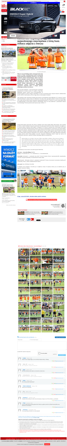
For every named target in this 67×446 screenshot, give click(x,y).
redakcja (28, 439)
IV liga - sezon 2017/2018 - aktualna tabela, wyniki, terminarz (31, 196)
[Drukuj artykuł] (56, 46)
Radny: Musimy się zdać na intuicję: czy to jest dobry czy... (8, 73)
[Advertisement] (55, 82)
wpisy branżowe (44, 439)
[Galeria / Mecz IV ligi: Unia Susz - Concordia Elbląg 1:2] (23, 252)
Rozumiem (47, 444)
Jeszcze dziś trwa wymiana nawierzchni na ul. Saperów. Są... (8, 49)
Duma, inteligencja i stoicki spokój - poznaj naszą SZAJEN (8, 201)
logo (25, 439)
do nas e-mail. (36, 417)
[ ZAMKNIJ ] (33, 2)
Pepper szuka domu (6, 198)
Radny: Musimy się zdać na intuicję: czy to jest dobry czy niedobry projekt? (7, 139)
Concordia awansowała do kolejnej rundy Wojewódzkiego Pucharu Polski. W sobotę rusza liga (55, 213)
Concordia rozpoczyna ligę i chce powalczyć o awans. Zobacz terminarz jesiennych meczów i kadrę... (33, 213)
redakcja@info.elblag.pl (10, 439)
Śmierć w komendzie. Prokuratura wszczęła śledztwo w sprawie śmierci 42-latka (9, 103)
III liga (3, 39)
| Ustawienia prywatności (63, 439)
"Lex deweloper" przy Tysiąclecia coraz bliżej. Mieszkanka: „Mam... (8, 112)
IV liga (3, 41)
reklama (49, 439)
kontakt (17, 439)
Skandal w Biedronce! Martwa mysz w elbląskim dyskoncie (7, 89)
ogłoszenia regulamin (56, 439)
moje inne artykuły (56, 206)
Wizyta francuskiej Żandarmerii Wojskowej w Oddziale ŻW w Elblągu (8, 64)
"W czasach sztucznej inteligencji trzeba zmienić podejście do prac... (8, 131)
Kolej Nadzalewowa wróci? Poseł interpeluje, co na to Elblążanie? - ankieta (8, 120)
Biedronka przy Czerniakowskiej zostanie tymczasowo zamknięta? (8, 110)
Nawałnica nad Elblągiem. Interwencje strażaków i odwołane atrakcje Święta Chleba (8, 106)
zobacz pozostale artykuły (10, 205)
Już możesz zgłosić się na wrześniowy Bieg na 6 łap (7, 67)
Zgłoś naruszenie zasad (59, 367)
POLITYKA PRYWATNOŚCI (36, 439)
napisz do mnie (57, 207)
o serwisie (22, 439)
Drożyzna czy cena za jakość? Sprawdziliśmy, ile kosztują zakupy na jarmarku (9, 100)
